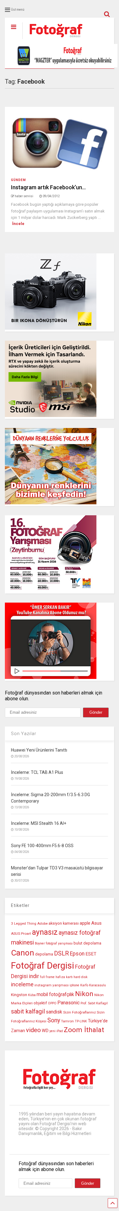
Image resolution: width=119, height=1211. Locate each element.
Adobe (42, 923)
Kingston (19, 994)
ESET (90, 954)
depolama (44, 954)
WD (45, 1030)
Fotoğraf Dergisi (42, 965)
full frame (47, 977)
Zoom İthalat (84, 1030)
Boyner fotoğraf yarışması (54, 943)
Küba (32, 995)
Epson (77, 954)
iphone (74, 985)
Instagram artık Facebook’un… (48, 187)
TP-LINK (81, 1021)
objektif (40, 1003)
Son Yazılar (23, 733)
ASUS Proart (21, 933)
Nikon (84, 994)
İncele (18, 223)
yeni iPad (56, 1031)
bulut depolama (87, 943)
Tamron (67, 1021)
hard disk (81, 977)
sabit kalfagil (28, 1011)
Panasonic (68, 1003)
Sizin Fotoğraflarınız (79, 1012)
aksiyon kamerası (64, 923)
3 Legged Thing (23, 923)
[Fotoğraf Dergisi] (52, 39)
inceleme (22, 984)
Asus (96, 923)
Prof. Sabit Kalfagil (94, 1003)
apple (85, 923)
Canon (22, 952)
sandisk (54, 1012)
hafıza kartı (64, 977)
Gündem (18, 180)
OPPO (52, 1003)
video (33, 1030)
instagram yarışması (51, 985)
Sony (53, 1020)
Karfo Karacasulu (93, 985)
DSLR (61, 953)
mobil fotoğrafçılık (55, 994)
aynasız (45, 932)
